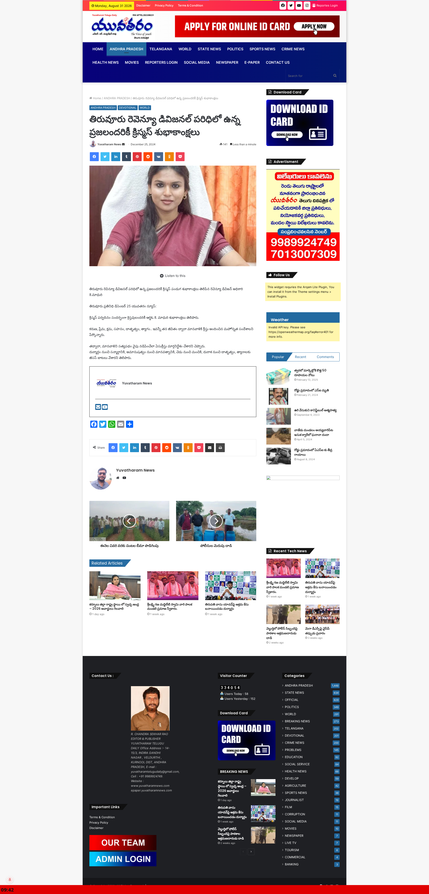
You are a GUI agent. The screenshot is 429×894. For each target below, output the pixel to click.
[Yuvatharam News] (122, 26)
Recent (300, 357)
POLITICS (292, 707)
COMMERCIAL (295, 857)
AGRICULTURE (295, 785)
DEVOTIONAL (127, 107)
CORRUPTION (295, 814)
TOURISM (292, 850)
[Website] (119, 478)
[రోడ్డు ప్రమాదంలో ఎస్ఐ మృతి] (278, 396)
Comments (325, 357)
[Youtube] (105, 408)
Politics (235, 49)
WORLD (185, 49)
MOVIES (291, 828)
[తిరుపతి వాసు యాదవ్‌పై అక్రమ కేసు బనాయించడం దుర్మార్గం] (230, 585)
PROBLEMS (293, 750)
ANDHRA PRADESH (126, 49)
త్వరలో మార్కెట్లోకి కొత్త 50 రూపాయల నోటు (310, 372)
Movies (132, 62)
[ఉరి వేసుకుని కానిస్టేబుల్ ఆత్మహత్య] (278, 416)
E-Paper (252, 62)
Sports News (262, 49)
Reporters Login (161, 62)
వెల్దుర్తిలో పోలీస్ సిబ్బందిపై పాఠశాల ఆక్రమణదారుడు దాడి (282, 633)
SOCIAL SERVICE (297, 764)
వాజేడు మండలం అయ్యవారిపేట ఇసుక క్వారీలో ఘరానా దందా (313, 432)
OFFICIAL (292, 700)
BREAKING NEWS (297, 721)
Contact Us (278, 62)
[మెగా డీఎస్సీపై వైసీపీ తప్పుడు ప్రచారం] (322, 614)
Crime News (293, 49)
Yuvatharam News (109, 144)
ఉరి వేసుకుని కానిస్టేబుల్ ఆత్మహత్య (315, 410)
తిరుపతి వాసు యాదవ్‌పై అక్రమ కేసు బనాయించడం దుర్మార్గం (227, 606)
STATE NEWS (294, 692)
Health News (106, 62)
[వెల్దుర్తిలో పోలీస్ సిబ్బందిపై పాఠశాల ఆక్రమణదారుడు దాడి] (283, 614)
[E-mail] (98, 408)
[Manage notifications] (9, 879)
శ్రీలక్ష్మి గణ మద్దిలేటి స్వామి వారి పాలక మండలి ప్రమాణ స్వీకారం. (169, 606)
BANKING (292, 864)
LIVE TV (290, 843)
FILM (288, 807)
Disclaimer (143, 5)
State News (209, 49)
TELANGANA (160, 49)
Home (98, 49)
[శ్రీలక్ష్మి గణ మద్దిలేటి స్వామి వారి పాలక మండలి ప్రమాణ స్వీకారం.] (172, 585)
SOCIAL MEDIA (197, 62)
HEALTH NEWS (296, 771)
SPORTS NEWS (296, 793)
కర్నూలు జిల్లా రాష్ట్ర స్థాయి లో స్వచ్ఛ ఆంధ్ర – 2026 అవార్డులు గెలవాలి (114, 606)
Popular (278, 357)
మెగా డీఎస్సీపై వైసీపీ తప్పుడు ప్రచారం (317, 630)
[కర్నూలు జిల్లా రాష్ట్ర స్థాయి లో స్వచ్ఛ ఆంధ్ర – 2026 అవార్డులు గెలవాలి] (115, 585)
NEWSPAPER (227, 62)
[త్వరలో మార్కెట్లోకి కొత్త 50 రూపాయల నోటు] (278, 376)
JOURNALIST (294, 800)
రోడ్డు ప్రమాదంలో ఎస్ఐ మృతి (311, 390)
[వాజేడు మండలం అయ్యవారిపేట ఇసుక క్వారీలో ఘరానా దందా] (278, 436)
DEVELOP (292, 778)
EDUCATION (294, 757)
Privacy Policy (164, 5)
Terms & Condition (190, 5)
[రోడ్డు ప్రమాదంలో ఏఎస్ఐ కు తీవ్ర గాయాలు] (278, 456)
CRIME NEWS (294, 742)
